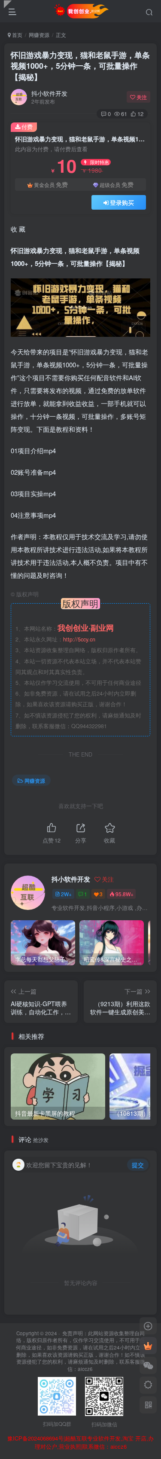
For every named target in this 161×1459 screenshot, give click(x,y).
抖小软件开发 (49, 93)
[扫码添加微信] (148, 1365)
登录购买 (122, 202)
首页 (16, 34)
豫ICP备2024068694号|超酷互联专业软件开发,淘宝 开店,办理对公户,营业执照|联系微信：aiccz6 (80, 1442)
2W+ (66, 893)
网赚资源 (39, 34)
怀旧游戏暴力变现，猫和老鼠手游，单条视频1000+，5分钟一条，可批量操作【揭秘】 (80, 65)
